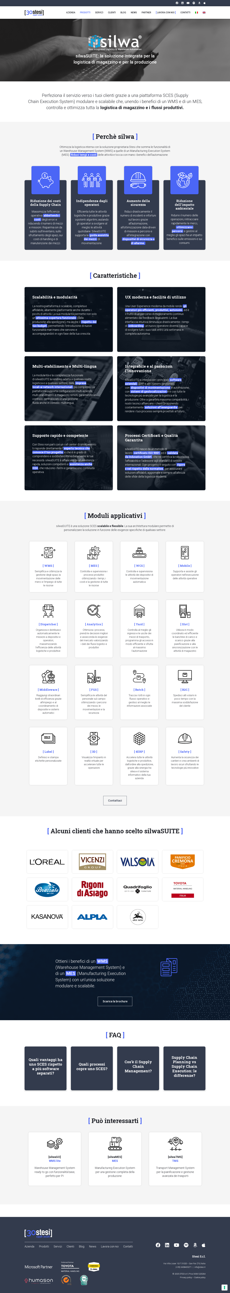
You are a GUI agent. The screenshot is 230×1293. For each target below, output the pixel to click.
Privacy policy (186, 1277)
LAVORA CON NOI (165, 12)
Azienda (29, 1246)
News (92, 1246)
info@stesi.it (199, 1267)
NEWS (134, 12)
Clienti (70, 1246)
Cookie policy (199, 1277)
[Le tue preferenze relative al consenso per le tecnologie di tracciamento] (224, 1287)
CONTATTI (185, 12)
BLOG (123, 12)
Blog (81, 1246)
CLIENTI (112, 12)
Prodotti (44, 1246)
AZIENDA (70, 12)
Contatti (128, 1246)
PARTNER (146, 12)
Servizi (58, 1246)
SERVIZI (99, 12)
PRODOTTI (85, 12)
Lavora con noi (110, 1246)
